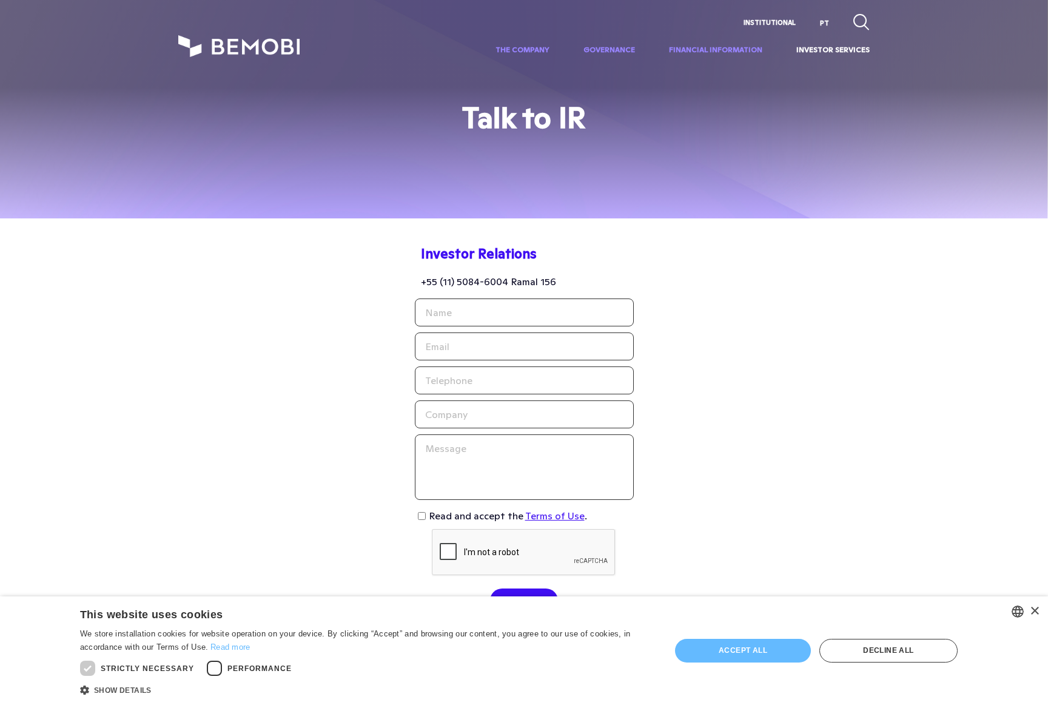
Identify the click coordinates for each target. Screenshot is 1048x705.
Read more (230, 647)
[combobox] (1018, 611)
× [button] (1034, 611)
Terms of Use (555, 516)
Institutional (770, 22)
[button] (367, 689)
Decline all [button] (888, 650)
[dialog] (524, 650)
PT (824, 23)
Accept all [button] (743, 650)
